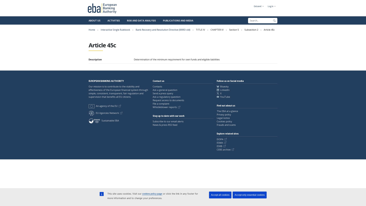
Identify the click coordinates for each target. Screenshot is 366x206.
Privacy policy (224, 114)
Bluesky (224, 86)
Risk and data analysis (141, 20)
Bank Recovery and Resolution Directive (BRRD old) (163, 29)
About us (94, 20)
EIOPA (220, 139)
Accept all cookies (220, 195)
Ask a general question (165, 90)
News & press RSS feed (165, 124)
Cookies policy (224, 121)
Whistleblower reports (165, 107)
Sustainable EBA (110, 120)
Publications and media (178, 20)
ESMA (220, 142)
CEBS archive (224, 149)
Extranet (257, 6)
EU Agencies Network (107, 113)
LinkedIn (224, 90)
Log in (270, 6)
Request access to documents (168, 100)
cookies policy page (152, 194)
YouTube (225, 96)
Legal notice (223, 118)
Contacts (157, 86)
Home (92, 29)
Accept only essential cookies (250, 195)
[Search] (274, 20)
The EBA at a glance (227, 111)
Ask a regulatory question (166, 96)
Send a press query (163, 93)
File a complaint (161, 103)
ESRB (219, 146)
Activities (114, 20)
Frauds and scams (226, 124)
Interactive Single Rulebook (115, 29)
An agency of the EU (107, 106)
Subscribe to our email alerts (168, 121)
